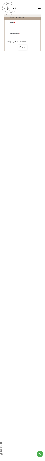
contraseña (14, 34)
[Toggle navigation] (39, 8)
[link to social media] (39, 454)
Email (12, 23)
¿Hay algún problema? (16, 42)
